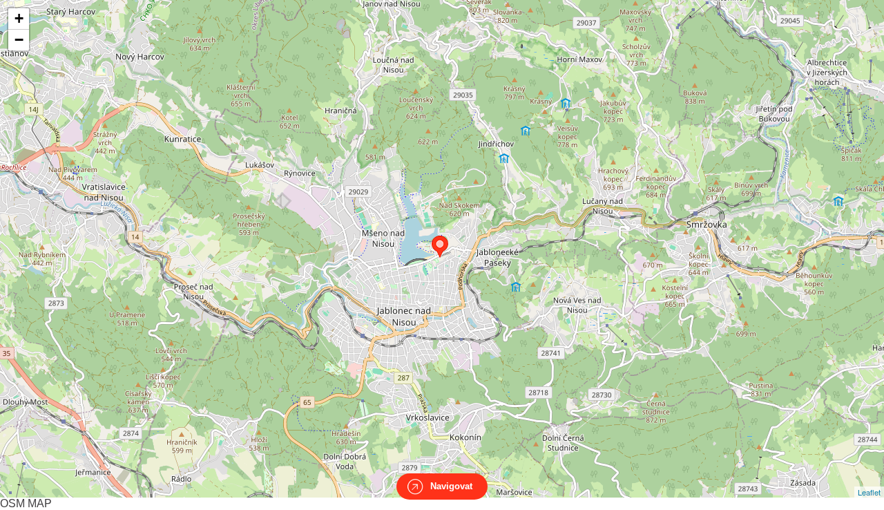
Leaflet (869, 492)
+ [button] (19, 18)
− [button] (19, 39)
